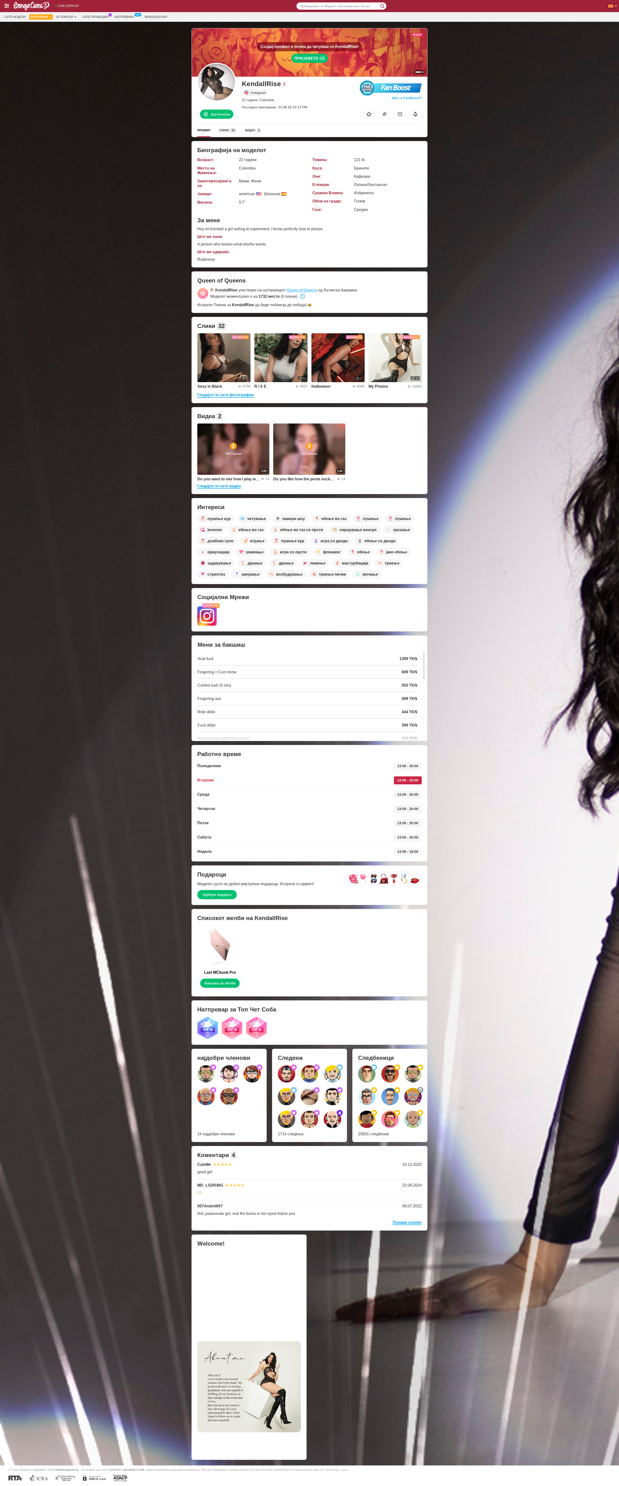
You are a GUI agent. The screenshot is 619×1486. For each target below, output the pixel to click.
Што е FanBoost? (407, 98)
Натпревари (124, 17)
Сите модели (15, 17)
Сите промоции (95, 17)
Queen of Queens (302, 290)
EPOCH (115, 1469)
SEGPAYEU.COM (133, 1469)
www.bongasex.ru (67, 1469)
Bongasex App (156, 17)
